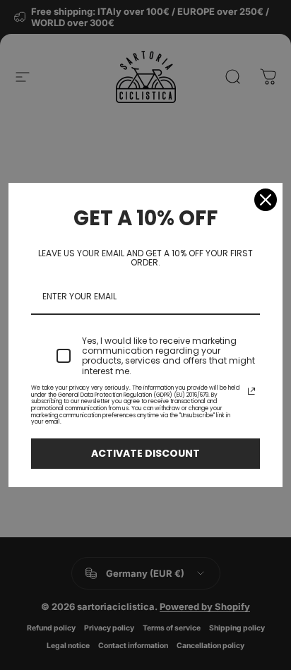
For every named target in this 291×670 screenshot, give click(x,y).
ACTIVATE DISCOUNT (145, 453)
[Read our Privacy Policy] (251, 391)
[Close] (266, 200)
